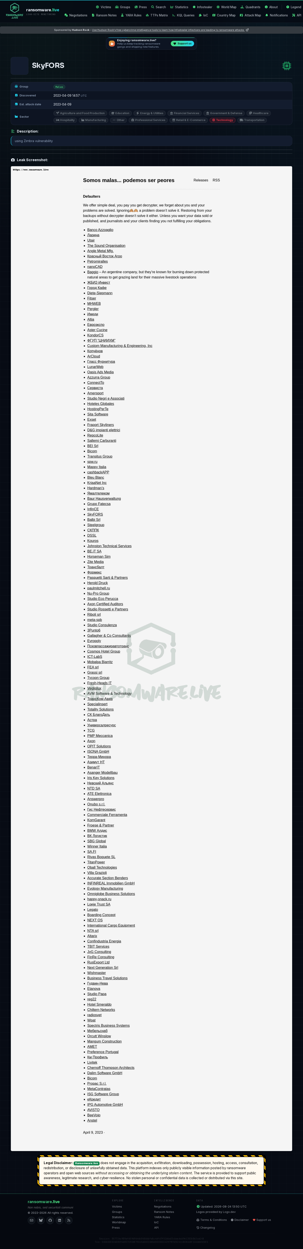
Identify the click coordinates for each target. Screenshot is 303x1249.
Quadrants (253, 7)
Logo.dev (229, 1212)
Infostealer (204, 7)
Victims (106, 7)
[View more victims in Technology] (286, 65)
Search (161, 7)
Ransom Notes (106, 15)
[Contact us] (31, 1220)
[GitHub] (50, 1220)
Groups (125, 7)
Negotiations (78, 15)
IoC (205, 15)
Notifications (279, 15)
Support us (263, 1220)
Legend (296, 7)
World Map (228, 7)
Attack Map (253, 15)
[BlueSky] (41, 1220)
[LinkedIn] (59, 1220)
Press (143, 7)
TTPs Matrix (159, 15)
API (299, 15)
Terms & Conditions (213, 1220)
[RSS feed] (69, 1220)
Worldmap (119, 1222)
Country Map (226, 15)
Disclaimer (241, 1220)
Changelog (207, 1227)
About (273, 7)
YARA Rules (134, 15)
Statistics (181, 7)
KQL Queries (186, 15)
